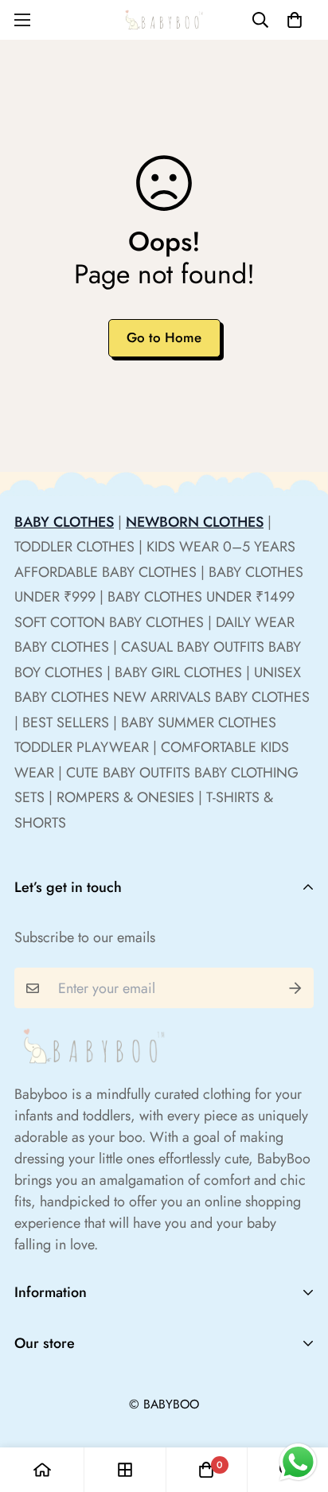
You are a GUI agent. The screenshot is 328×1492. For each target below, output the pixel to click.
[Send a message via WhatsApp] (298, 1462)
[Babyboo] (164, 20)
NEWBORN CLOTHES (195, 522)
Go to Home (164, 337)
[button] (294, 20)
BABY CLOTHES (64, 522)
